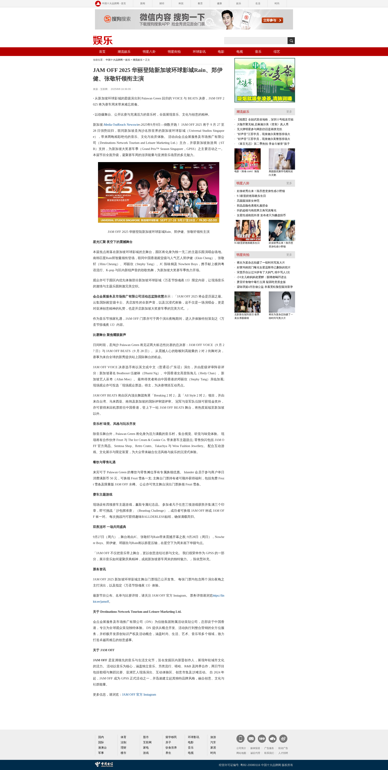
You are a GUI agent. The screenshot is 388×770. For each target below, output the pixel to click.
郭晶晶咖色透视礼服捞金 (252, 205)
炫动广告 (283, 748)
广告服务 (269, 748)
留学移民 (171, 737)
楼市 (123, 752)
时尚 (277, 3)
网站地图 (241, 753)
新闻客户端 (240, 739)
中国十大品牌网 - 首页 (114, 3)
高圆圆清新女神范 (248, 200)
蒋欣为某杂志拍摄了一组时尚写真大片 (261, 262)
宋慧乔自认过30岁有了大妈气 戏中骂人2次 (263, 272)
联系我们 (269, 753)
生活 (257, 3)
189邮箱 (262, 739)
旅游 (213, 737)
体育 (123, 737)
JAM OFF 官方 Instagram (139, 694)
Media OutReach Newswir (121, 124)
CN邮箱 (251, 739)
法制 (123, 742)
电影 (221, 51)
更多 (289, 111)
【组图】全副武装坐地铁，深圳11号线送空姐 (265, 119)
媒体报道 (255, 748)
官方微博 (283, 739)
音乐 (258, 51)
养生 (168, 752)
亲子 (168, 742)
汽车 (213, 742)
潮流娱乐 (124, 51)
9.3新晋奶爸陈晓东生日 (251, 195)
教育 (200, 3)
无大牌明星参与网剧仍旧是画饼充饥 (259, 129)
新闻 (142, 3)
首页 (102, 51)
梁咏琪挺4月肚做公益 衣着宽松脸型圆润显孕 (265, 286)
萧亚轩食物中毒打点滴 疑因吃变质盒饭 (261, 282)
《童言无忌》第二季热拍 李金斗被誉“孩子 (263, 143)
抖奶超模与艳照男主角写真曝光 (256, 210)
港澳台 (102, 747)
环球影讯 (199, 51)
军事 (101, 752)
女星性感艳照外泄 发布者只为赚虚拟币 (261, 215)
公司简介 (241, 748)
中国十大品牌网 (114, 59)
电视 (239, 51)
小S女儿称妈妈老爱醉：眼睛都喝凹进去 (262, 277)
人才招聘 (283, 753)
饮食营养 (171, 747)
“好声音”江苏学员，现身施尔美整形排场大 (263, 134)
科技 (181, 3)
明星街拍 (174, 51)
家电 (146, 747)
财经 (161, 3)
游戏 (146, 752)
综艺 (277, 51)
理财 (123, 747)
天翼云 (273, 739)
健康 (219, 3)
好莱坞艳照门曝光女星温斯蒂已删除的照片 (264, 267)
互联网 (147, 742)
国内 (101, 737)
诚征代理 (255, 753)
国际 (101, 742)
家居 (213, 747)
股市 (146, 737)
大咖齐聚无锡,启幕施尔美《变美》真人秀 (263, 124)
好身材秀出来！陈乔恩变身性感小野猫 (261, 191)
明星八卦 (149, 51)
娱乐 (238, 3)
